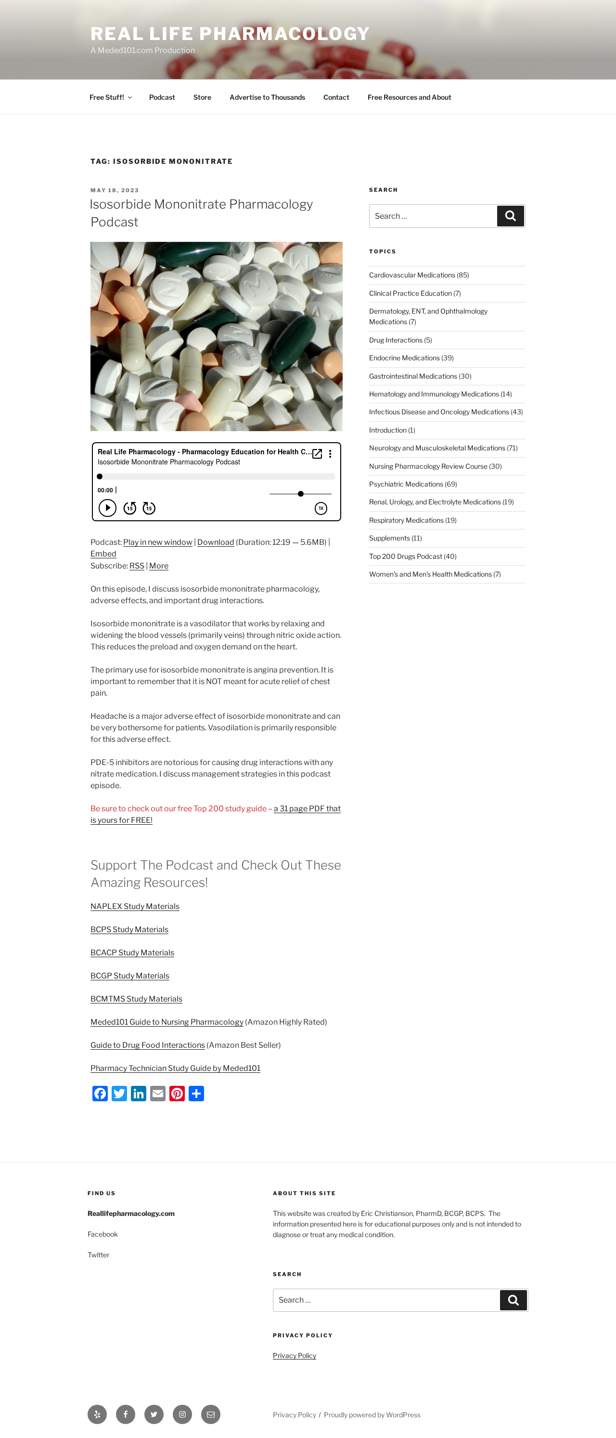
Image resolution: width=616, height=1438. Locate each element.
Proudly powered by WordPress (372, 1415)
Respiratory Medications (406, 520)
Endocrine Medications (404, 358)
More (158, 565)
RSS (136, 565)
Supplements (389, 538)
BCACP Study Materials (132, 952)
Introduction (388, 430)
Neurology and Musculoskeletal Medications (437, 448)
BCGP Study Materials (129, 975)
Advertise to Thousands (267, 97)
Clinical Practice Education (410, 293)
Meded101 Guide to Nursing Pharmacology (167, 1022)
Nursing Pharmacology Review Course (428, 466)
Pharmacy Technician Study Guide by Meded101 (175, 1068)
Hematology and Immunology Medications (434, 394)
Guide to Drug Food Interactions (147, 1045)
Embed (103, 553)
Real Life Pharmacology (230, 33)
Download (215, 542)
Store (202, 97)
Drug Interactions (396, 340)
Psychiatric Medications (406, 484)
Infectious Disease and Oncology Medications (439, 412)
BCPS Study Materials (129, 929)
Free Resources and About (409, 97)
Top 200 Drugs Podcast (405, 556)
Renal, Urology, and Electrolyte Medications (435, 502)
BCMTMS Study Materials (136, 998)
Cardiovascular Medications (412, 275)
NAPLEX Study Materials (135, 906)
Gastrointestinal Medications (413, 376)
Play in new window (157, 542)
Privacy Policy (294, 1355)
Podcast (162, 97)
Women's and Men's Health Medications (430, 574)
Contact (336, 97)
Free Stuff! (107, 97)
